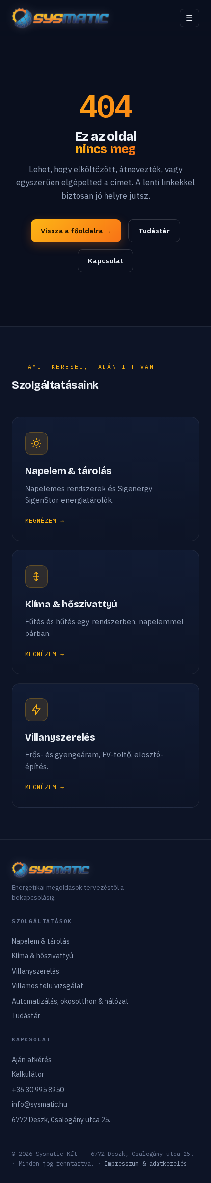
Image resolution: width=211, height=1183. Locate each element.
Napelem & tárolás (41, 941)
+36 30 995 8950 (38, 1089)
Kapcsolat (105, 260)
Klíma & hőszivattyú (42, 956)
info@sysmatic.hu (39, 1104)
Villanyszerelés (35, 971)
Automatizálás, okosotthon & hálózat (70, 1001)
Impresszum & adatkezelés (146, 1163)
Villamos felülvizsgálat (47, 985)
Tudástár (154, 230)
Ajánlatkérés (32, 1059)
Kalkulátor (28, 1074)
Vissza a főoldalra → (76, 230)
